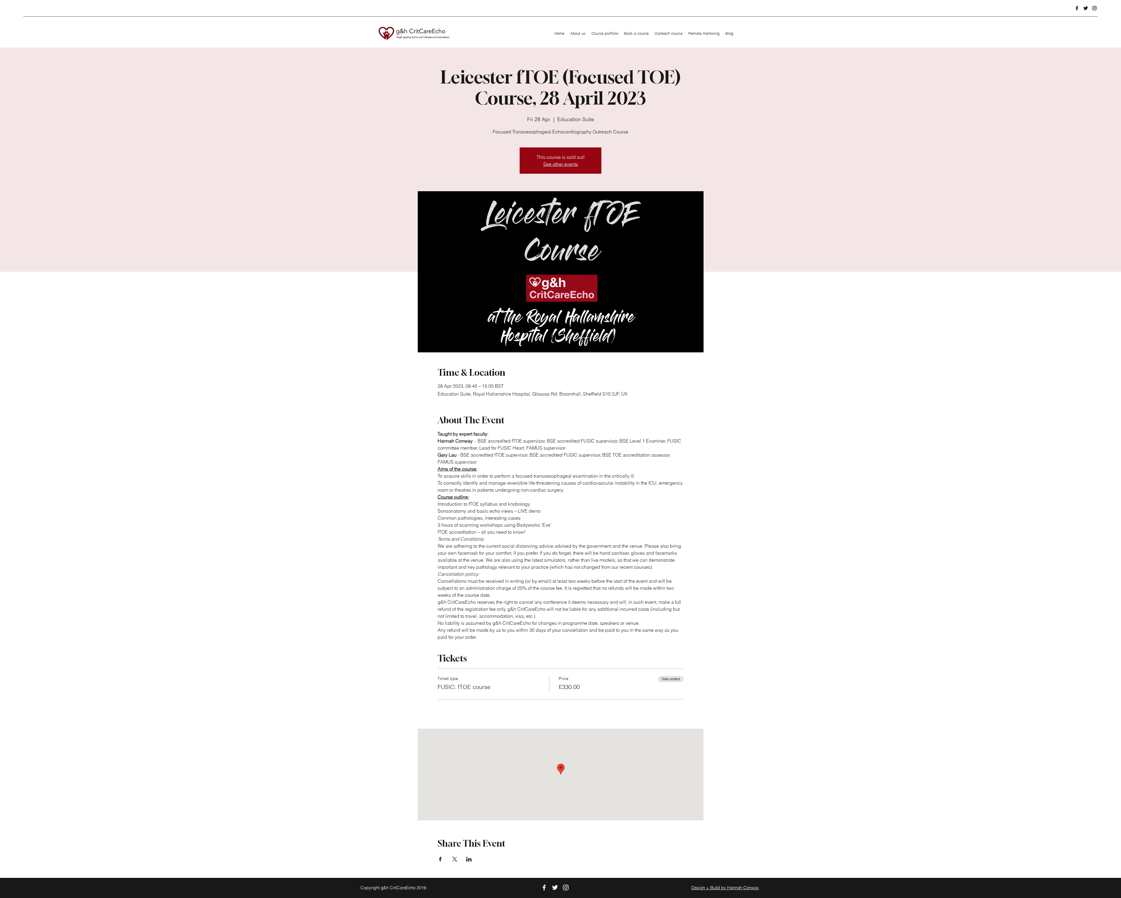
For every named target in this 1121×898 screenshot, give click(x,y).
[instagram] (1094, 8)
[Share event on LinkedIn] (469, 859)
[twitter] (1086, 8)
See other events (560, 164)
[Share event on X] (454, 859)
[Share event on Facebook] (440, 859)
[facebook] (1077, 8)
